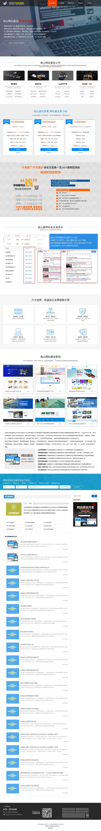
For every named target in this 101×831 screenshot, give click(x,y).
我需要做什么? (33, 483)
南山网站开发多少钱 (26, 644)
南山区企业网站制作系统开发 (29, 657)
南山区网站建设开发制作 (28, 619)
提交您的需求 (65, 487)
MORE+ (95, 499)
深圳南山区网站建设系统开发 (29, 670)
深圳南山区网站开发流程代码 (29, 785)
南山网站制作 (61, 824)
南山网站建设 (52, 3)
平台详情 (80, 149)
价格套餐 (61, 3)
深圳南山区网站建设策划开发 (29, 593)
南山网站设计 (46, 824)
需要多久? (24, 483)
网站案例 (80, 3)
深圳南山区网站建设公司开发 (29, 580)
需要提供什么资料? (44, 483)
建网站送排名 (71, 3)
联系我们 (90, 3)
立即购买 (18, 149)
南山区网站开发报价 (26, 631)
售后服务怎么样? (55, 483)
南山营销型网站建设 (53, 824)
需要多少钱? (16, 483)
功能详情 (18, 152)
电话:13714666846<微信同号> (17, 43)
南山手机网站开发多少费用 (28, 683)
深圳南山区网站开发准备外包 (29, 760)
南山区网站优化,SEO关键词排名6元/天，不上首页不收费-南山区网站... (42, 773)
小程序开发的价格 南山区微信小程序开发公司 (34, 567)
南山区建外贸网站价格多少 (28, 542)
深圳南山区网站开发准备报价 (29, 708)
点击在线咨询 (77, 487)
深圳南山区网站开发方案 (28, 721)
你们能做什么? (7, 483)
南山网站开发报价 (26, 606)
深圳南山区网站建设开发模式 (29, 696)
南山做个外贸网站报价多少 (28, 554)
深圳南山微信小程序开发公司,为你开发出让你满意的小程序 (39, 734)
